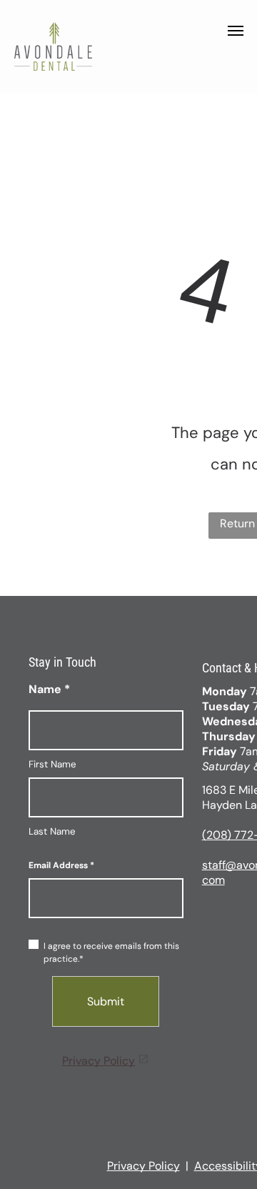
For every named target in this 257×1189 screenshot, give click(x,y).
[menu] (235, 30)
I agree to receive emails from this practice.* (111, 952)
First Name (52, 764)
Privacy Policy (98, 1060)
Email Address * (61, 865)
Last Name (52, 831)
